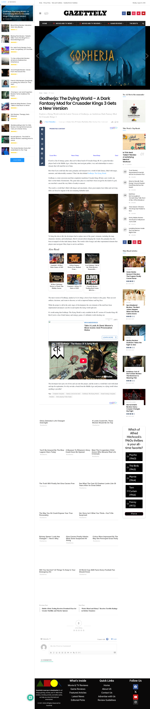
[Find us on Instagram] (134, 13)
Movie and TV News (64, 23)
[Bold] (50, 652)
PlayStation (85, 122)
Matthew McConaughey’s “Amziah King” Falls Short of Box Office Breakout (137, 197)
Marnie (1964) (132, 478)
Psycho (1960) (133, 456)
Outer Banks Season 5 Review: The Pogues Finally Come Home (133, 275)
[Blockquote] (68, 652)
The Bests (134, 23)
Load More (17, 160)
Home (40, 3)
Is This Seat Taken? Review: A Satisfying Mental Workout (129, 157)
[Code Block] (70, 652)
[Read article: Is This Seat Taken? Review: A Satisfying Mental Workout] (134, 142)
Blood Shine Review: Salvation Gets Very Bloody (21, 26)
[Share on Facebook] (42, 129)
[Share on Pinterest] (42, 139)
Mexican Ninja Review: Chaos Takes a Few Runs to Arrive (21, 104)
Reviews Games (131, 402)
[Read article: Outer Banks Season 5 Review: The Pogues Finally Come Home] (134, 264)
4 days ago (130, 350)
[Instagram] (135, 702)
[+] (79, 652)
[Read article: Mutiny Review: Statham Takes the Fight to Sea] (134, 333)
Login (115, 639)
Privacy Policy (47, 3)
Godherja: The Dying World (97, 173)
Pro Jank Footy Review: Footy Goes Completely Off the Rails (21, 48)
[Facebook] (135, 686)
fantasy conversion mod (73, 393)
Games (45, 93)
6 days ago (130, 416)
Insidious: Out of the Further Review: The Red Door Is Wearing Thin (134, 374)
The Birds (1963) (134, 467)
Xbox (90, 122)
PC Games (51, 93)
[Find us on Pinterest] (139, 13)
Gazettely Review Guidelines (71, 3)
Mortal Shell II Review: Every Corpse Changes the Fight (133, 408)
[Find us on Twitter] (129, 13)
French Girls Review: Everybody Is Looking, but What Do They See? (21, 82)
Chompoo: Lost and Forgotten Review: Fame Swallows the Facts (21, 94)
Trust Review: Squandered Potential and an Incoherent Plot (137, 172)
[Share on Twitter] (42, 134)
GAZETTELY (85, 13)
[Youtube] (135, 697)
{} (76, 652)
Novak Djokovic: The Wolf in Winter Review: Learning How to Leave (22, 138)
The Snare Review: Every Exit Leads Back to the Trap (21, 149)
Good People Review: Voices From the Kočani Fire (21, 71)
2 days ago (130, 283)
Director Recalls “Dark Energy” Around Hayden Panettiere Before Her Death (137, 184)
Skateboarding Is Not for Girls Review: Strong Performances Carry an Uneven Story (21, 127)
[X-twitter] (135, 691)
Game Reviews (116, 23)
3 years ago (62, 122)
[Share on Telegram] (42, 148)
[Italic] (53, 652)
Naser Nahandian (50, 122)
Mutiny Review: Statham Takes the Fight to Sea (134, 342)
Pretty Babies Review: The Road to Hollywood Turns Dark (136, 220)
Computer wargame (58, 393)
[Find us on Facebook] (124, 13)
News (73, 122)
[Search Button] (143, 23)
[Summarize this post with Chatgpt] (42, 153)
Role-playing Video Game (64, 396)
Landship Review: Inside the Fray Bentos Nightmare (137, 230)
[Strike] (59, 652)
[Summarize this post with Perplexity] (42, 158)
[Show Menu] (40, 13)
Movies (128, 302)
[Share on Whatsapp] (42, 144)
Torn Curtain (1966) (133, 491)
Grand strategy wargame (108, 393)
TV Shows (129, 269)
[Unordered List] (65, 652)
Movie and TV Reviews (91, 23)
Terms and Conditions (57, 3)
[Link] (73, 652)
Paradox (51, 396)
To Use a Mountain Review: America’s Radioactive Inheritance (20, 60)
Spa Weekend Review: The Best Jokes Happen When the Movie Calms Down (133, 309)
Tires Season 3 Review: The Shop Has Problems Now (137, 209)
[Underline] (56, 652)
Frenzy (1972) (132, 504)
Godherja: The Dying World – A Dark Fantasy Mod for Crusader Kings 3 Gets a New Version (16, 13)
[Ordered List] (62, 652)
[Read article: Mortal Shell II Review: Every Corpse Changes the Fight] (134, 397)
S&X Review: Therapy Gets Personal (20, 115)
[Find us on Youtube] (143, 13)
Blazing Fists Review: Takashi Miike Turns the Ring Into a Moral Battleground (21, 38)
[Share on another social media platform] (42, 163)
